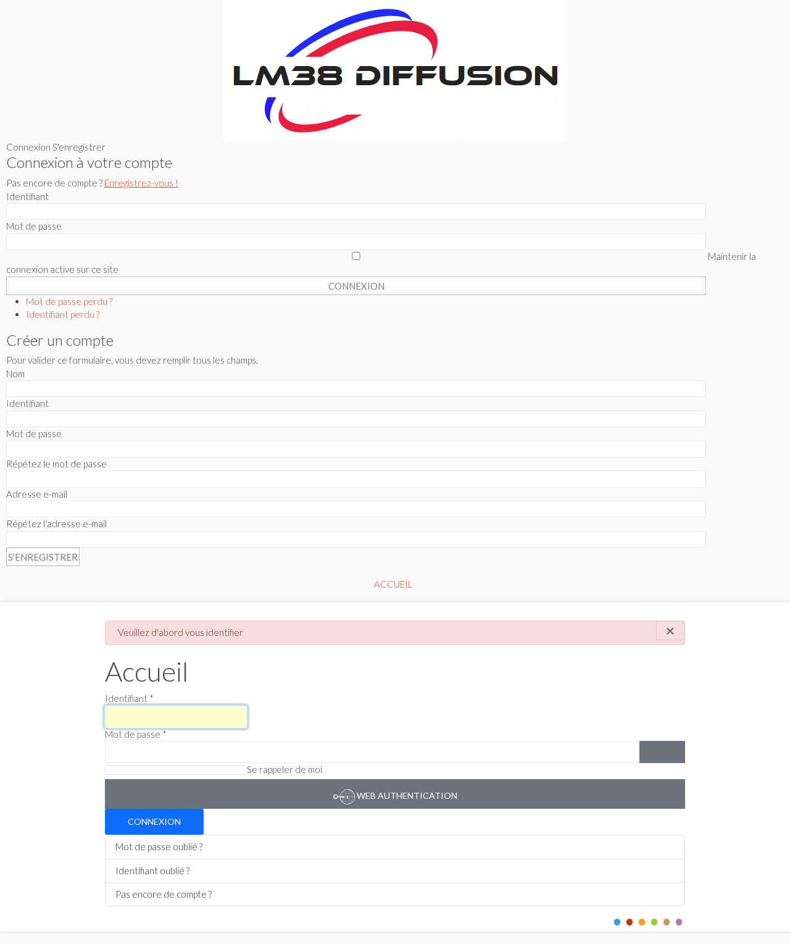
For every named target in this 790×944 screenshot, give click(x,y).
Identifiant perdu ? (62, 314)
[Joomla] (395, 70)
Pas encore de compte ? (163, 894)
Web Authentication (406, 795)
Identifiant (129, 698)
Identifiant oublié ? (152, 870)
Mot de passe (136, 734)
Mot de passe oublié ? (158, 846)
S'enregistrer (43, 556)
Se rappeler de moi (284, 769)
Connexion (154, 821)
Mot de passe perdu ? (69, 301)
